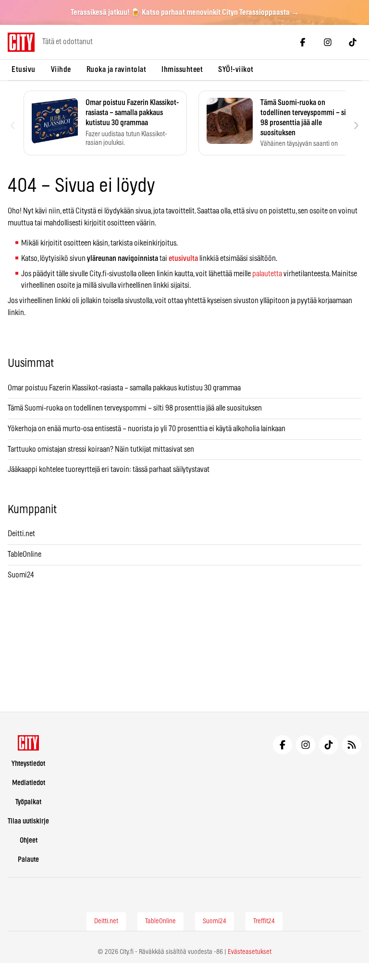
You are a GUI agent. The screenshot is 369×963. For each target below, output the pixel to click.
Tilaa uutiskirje (28, 821)
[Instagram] (327, 42)
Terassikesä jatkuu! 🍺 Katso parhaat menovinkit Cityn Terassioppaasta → (185, 12)
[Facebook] (302, 42)
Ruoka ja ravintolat (116, 69)
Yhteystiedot (28, 763)
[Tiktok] (352, 42)
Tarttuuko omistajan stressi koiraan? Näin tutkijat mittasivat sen (101, 449)
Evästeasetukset (249, 952)
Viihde (61, 69)
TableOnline (24, 554)
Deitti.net (21, 534)
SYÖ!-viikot (236, 69)
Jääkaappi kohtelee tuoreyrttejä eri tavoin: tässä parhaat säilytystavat (108, 469)
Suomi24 (21, 575)
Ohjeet (28, 840)
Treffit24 (264, 921)
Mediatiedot (28, 783)
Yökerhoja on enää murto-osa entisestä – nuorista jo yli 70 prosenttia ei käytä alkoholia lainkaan (146, 429)
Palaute (28, 859)
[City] (28, 743)
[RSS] (351, 744)
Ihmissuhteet (182, 69)
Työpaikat (28, 802)
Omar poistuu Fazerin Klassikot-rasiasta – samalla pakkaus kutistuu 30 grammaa (124, 388)
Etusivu (24, 69)
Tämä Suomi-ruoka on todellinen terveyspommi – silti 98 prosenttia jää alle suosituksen (135, 408)
